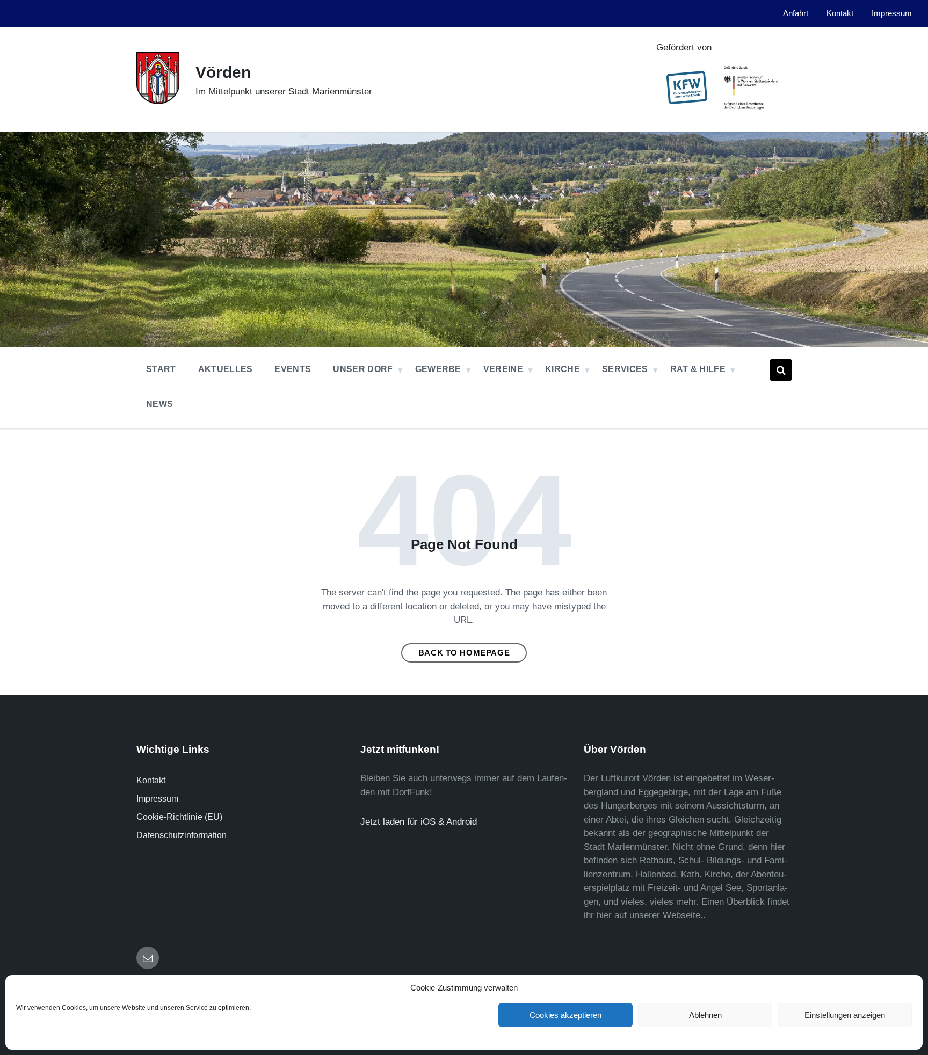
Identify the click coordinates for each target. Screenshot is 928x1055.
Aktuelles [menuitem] (225, 369)
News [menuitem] (159, 404)
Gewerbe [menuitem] (438, 369)
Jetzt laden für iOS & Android (418, 822)
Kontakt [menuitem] (840, 13)
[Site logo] (157, 101)
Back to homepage (464, 653)
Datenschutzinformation (181, 835)
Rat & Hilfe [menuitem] (698, 369)
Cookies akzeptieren (565, 1015)
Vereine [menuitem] (503, 369)
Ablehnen (705, 1015)
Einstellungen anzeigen (844, 1015)
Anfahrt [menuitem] (795, 13)
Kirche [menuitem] (562, 369)
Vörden (223, 72)
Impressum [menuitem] (892, 13)
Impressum (157, 798)
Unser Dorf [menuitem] (363, 369)
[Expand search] (781, 370)
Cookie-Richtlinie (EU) (179, 816)
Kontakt (150, 780)
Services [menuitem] (625, 369)
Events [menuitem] (292, 369)
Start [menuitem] (161, 369)
